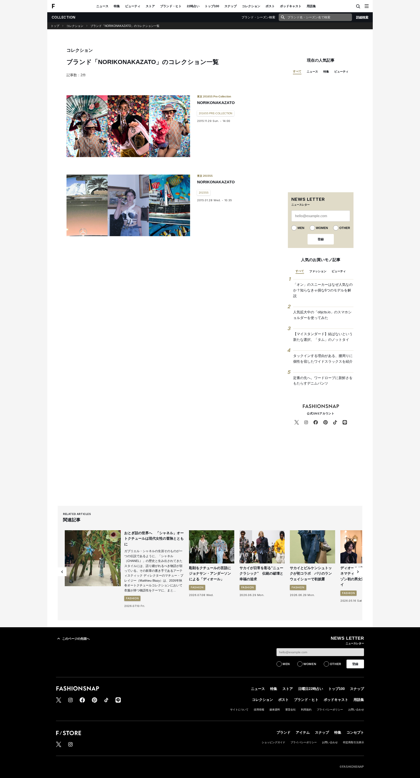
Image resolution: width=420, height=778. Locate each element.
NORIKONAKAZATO (216, 102)
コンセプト (355, 732)
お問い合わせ (356, 709)
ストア (150, 6)
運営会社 (290, 709)
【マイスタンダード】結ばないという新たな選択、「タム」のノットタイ (323, 336)
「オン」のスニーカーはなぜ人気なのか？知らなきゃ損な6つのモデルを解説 (323, 290)
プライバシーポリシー (330, 709)
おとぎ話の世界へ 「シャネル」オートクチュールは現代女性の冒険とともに (154, 538)
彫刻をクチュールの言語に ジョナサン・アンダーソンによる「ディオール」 (211, 573)
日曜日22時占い (310, 689)
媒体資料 (275, 709)
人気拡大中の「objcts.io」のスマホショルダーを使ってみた (322, 315)
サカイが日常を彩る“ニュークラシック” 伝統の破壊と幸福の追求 (261, 573)
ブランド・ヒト (171, 6)
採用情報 (259, 709)
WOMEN (322, 228)
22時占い (193, 6)
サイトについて (239, 709)
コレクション (251, 6)
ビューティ (132, 6)
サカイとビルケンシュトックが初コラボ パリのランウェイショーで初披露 (311, 573)
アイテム (303, 732)
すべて (297, 71)
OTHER (344, 228)
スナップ (230, 6)
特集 (117, 6)
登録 (321, 239)
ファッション (317, 271)
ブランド (283, 732)
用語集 (311, 6)
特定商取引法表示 (353, 742)
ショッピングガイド (273, 742)
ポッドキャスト (290, 6)
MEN (301, 228)
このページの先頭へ (76, 638)
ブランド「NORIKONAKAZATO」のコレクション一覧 (124, 25)
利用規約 (306, 709)
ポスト (270, 6)
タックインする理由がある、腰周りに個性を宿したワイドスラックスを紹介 (323, 358)
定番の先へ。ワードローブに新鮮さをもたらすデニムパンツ (323, 380)
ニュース (102, 6)
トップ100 (212, 6)
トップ (55, 25)
